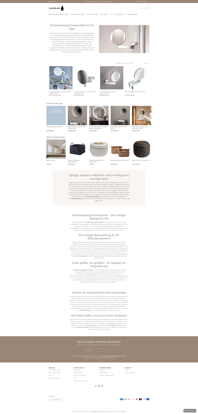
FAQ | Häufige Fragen (55, 372)
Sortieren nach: (121, 63)
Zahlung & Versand (54, 378)
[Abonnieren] (111, 350)
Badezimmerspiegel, (92, 196)
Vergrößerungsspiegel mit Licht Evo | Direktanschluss (60, 92)
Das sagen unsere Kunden (106, 375)
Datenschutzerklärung (80, 375)
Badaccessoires (92, 325)
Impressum (77, 370)
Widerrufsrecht (78, 372)
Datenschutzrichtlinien (112, 356)
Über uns (101, 370)
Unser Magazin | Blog (54, 370)
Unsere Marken (103, 372)
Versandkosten (95, 411)
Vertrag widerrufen (130, 372)
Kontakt (127, 370)
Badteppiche (112, 325)
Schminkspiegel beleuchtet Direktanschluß (107, 92)
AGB (102, 356)
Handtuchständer (83, 327)
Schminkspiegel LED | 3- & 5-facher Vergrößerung (85, 92)
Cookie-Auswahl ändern (80, 380)
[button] (59, 14)
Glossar (51, 375)
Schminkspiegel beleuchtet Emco (135, 91)
